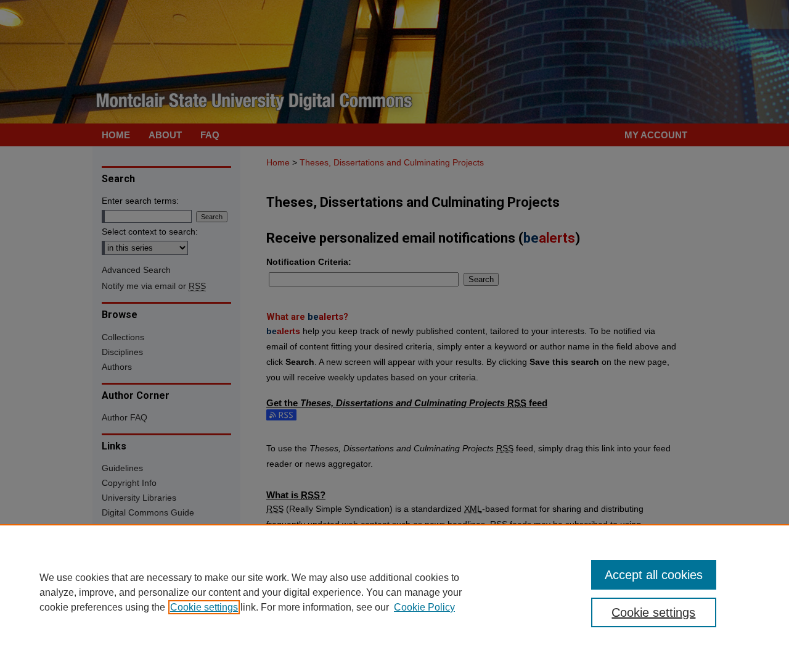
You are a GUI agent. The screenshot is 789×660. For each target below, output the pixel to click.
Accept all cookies (654, 575)
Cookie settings (204, 607)
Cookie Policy (424, 607)
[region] (394, 592)
